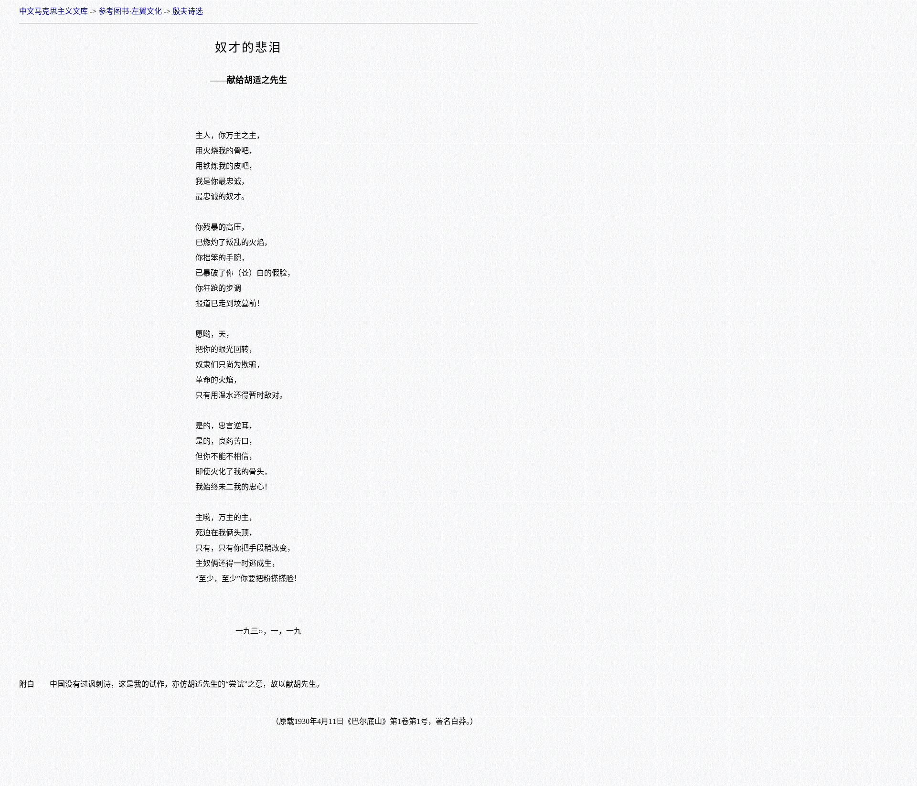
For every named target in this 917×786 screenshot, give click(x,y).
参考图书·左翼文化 (130, 11)
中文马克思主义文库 (53, 11)
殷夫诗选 (187, 11)
